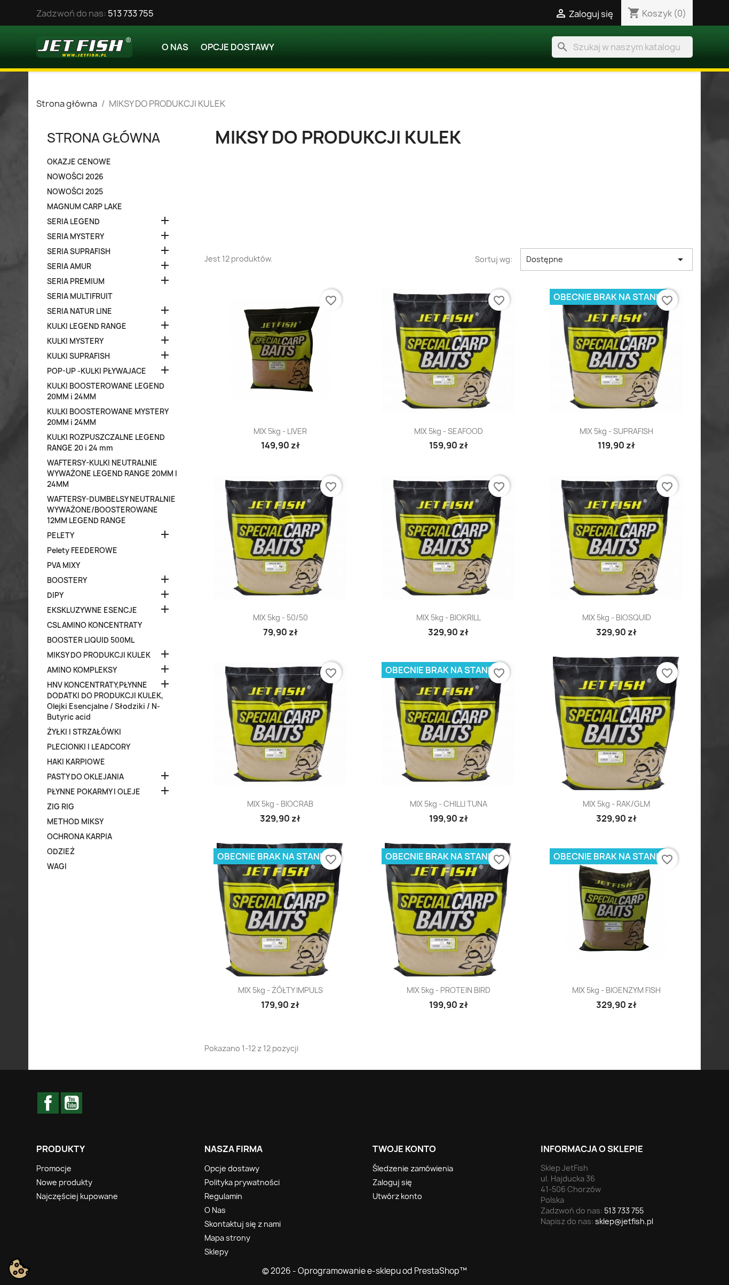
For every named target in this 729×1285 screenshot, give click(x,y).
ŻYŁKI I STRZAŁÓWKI (84, 732)
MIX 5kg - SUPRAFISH (616, 431)
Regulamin (223, 1196)
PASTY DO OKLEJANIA (85, 777)
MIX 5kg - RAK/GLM (616, 804)
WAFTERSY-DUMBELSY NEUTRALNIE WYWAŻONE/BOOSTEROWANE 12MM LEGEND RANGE (111, 509)
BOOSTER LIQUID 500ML (90, 640)
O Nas (175, 47)
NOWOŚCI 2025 (75, 191)
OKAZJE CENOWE (79, 162)
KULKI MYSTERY (75, 341)
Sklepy (216, 1252)
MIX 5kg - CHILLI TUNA (448, 804)
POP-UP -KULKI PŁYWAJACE (96, 371)
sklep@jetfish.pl (624, 1221)
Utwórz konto (397, 1196)
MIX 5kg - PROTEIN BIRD (448, 990)
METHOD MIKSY (75, 821)
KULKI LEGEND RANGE (86, 326)
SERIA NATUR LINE (79, 311)
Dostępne (606, 259)
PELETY (60, 535)
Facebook (48, 1103)
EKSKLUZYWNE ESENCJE (92, 610)
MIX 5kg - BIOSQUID (616, 617)
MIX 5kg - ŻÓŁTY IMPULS (280, 990)
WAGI (57, 866)
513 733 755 (131, 13)
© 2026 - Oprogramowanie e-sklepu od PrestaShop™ (364, 1270)
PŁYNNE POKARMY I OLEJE (93, 792)
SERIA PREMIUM (76, 281)
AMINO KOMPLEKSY (82, 670)
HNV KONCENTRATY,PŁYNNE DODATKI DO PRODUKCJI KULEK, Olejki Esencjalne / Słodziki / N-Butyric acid (105, 701)
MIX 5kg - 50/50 (280, 617)
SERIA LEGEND (73, 221)
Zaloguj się (392, 1182)
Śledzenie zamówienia (413, 1168)
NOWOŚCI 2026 (75, 177)
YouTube (71, 1103)
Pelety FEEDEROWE (82, 550)
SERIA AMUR (69, 266)
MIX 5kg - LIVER (280, 431)
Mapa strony (227, 1238)
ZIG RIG (60, 806)
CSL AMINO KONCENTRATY (94, 625)
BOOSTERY (67, 580)
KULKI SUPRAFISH (78, 356)
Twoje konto (404, 1149)
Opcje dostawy (237, 47)
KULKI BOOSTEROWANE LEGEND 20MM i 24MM (105, 391)
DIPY (55, 595)
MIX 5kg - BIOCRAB (280, 804)
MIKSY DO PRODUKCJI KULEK (98, 655)
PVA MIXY (63, 565)
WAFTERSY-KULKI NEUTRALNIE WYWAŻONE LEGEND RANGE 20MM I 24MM (112, 473)
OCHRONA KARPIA (79, 836)
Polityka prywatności (242, 1182)
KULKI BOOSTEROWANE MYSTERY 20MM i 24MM (107, 417)
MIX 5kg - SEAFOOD (448, 431)
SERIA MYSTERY (75, 236)
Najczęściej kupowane (77, 1196)
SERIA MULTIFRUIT (80, 296)
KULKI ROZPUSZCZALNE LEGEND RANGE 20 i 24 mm (106, 442)
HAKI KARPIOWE (76, 762)
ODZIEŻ (61, 851)
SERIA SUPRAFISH (78, 251)
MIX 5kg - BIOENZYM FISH (616, 990)
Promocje (54, 1168)
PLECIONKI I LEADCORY (88, 747)
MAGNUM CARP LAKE (84, 206)
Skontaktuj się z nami (242, 1224)
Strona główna (103, 138)
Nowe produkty (64, 1182)
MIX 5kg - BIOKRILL (448, 617)
